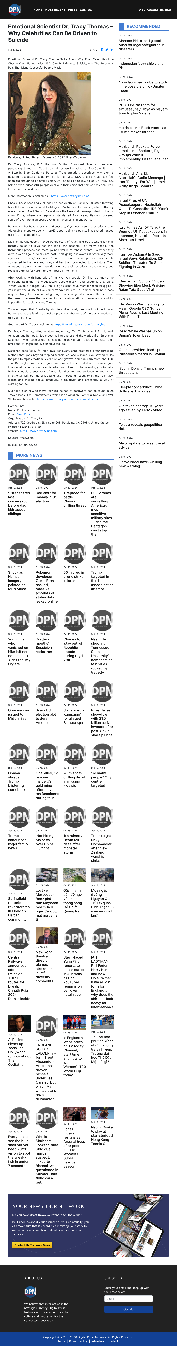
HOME (38, 9)
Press (72, 9)
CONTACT (87, 9)
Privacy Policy (78, 1341)
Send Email (24, 414)
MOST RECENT (55, 9)
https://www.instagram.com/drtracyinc (79, 324)
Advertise (97, 1341)
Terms (62, 1341)
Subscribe (128, 1309)
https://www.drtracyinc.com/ (70, 196)
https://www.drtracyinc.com (38, 431)
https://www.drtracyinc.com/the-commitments (67, 399)
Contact (113, 1341)
